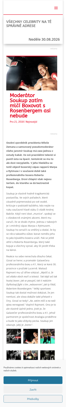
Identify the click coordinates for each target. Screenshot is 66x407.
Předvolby (33, 399)
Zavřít (33, 389)
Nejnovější (31, 121)
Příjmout (33, 380)
